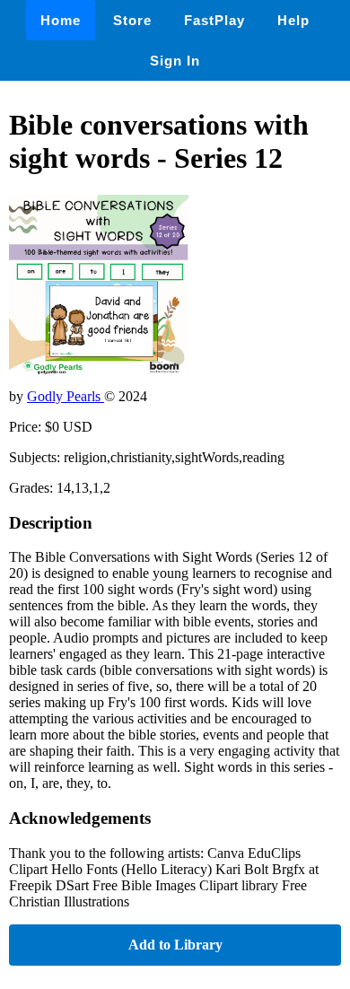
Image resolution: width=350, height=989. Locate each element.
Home (60, 20)
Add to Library (175, 944)
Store (132, 20)
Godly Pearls (65, 396)
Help (293, 20)
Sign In (175, 60)
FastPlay (214, 20)
